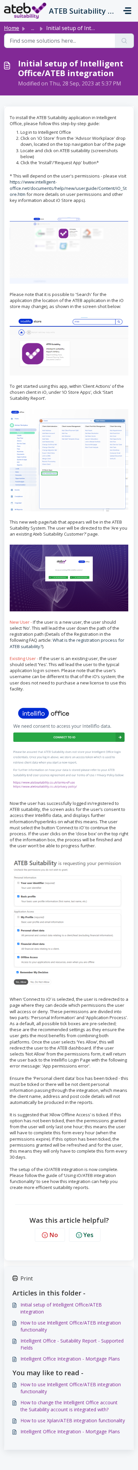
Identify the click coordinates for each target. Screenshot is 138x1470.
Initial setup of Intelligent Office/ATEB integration (61, 1308)
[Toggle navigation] (127, 11)
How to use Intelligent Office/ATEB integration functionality (70, 1326)
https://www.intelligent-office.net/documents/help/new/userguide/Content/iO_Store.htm (68, 188)
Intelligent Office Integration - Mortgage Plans (70, 1359)
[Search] (124, 40)
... (32, 28)
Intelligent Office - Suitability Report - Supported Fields (72, 1344)
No (53, 1235)
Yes (88, 1235)
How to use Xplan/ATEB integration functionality (72, 1420)
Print (26, 1278)
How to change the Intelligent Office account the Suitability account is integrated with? (69, 1406)
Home (11, 28)
